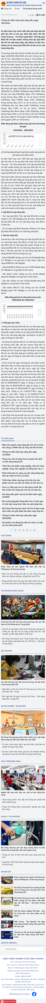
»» (34, 530)
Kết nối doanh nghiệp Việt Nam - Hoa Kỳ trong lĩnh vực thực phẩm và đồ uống (29, 913)
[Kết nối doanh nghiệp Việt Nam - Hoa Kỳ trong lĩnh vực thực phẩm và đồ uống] (7, 914)
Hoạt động (6, 535)
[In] (37, 15)
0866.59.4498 (26, 976)
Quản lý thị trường (10, 816)
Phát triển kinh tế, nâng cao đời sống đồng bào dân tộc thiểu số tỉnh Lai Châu (23, 474)
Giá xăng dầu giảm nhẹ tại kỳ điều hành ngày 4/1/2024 (22, 495)
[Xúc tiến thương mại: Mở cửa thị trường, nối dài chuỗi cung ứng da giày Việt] (23, 667)
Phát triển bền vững (11, 761)
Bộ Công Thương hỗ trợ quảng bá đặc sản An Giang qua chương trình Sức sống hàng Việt (29, 890)
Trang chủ (7, 9)
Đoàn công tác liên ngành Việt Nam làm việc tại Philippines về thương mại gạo (29, 878)
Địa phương (6, 651)
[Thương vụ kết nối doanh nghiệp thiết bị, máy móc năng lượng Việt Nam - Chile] (7, 935)
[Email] (39, 15)
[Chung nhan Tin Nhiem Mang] (20, 994)
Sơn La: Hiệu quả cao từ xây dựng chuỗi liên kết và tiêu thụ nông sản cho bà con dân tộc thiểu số (22, 488)
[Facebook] (34, 994)
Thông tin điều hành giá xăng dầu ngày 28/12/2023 (19, 516)
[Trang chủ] (21, 3)
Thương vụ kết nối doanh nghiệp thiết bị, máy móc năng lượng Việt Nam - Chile (29, 934)
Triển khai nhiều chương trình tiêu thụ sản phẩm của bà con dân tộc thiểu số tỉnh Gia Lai (22, 481)
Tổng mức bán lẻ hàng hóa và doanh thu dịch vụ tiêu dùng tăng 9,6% (22, 460)
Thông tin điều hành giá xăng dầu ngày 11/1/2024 (19, 453)
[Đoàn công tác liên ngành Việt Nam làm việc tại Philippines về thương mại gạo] (23, 552)
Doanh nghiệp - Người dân (13, 706)
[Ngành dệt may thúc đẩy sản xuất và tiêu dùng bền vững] (23, 778)
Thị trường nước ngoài (12, 591)
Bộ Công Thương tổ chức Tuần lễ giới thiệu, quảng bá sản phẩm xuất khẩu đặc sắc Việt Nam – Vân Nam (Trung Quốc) (23, 641)
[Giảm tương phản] (44, 15)
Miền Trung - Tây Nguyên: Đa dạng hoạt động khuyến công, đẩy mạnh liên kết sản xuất (29, 924)
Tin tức (17, 9)
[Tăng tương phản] (42, 15)
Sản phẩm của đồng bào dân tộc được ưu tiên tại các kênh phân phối (22, 523)
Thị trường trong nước (32, 9)
